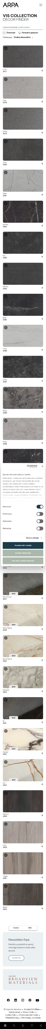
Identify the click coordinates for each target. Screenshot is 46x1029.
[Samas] (23, 212)
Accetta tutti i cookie (23, 545)
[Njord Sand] (23, 646)
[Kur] (23, 243)
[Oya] (23, 87)
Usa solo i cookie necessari (23, 561)
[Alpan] (23, 894)
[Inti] (23, 770)
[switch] (40, 514)
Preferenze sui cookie (28, 1015)
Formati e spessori (30, 33)
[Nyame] (23, 801)
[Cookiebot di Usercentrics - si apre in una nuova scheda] (28, 466)
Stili (30, 928)
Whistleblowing (12, 1017)
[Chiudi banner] (42, 466)
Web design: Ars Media (31, 1017)
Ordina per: (7, 37)
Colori (16, 928)
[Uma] (23, 336)
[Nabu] (23, 398)
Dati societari (14, 1012)
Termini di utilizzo (32, 1009)
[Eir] (23, 708)
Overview (10, 33)
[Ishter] (23, 118)
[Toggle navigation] (40, 5)
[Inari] (23, 832)
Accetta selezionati (23, 553)
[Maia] (23, 181)
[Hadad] (23, 739)
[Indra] (23, 367)
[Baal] (23, 305)
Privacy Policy (29, 1012)
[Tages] (23, 863)
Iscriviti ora (16, 958)
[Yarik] (23, 150)
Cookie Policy (11, 1015)
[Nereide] (23, 677)
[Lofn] (23, 56)
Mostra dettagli (32, 538)
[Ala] (23, 460)
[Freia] (23, 429)
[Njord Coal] (23, 584)
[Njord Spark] (23, 615)
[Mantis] (23, 274)
